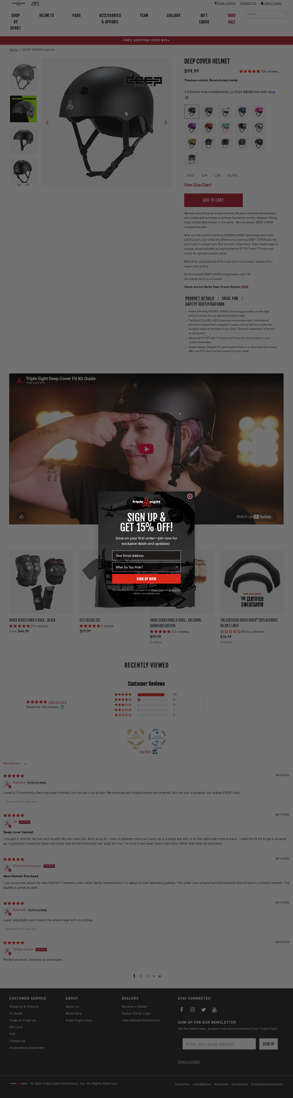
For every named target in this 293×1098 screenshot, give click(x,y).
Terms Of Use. (174, 590)
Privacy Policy (157, 590)
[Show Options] (177, 567)
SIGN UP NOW (146, 579)
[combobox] (145, 567)
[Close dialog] (190, 496)
